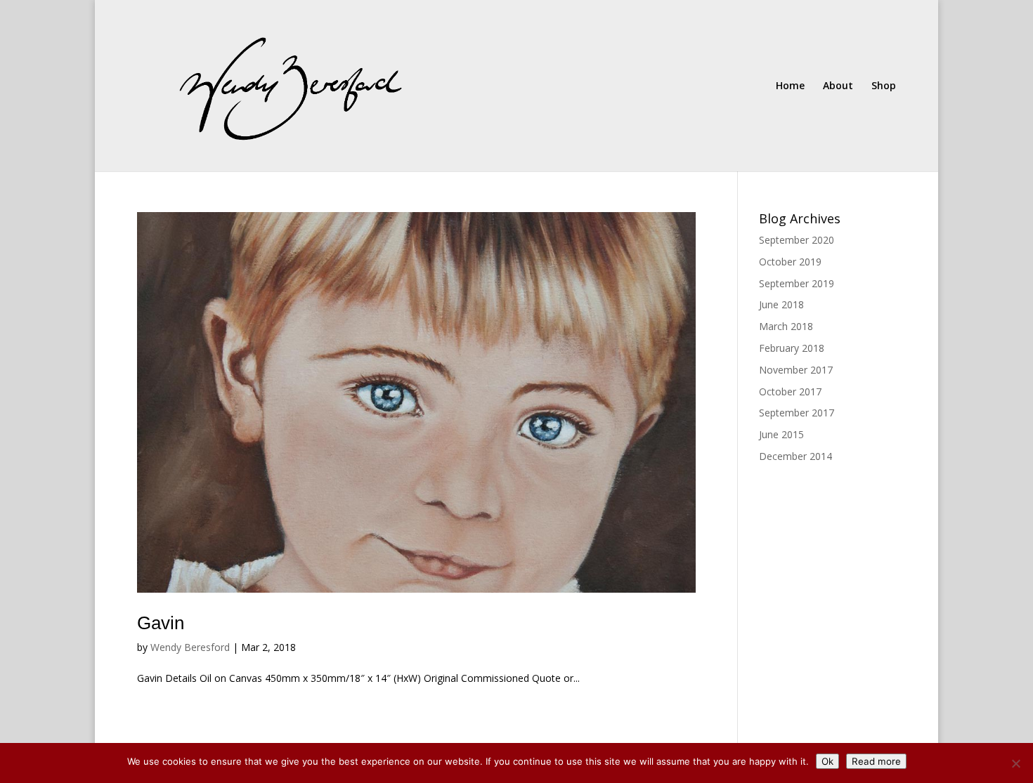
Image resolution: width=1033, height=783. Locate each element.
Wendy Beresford (190, 647)
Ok (827, 761)
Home (790, 86)
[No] (1015, 763)
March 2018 (786, 326)
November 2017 (796, 369)
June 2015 (781, 434)
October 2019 (790, 261)
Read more (876, 761)
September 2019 (796, 283)
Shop (883, 86)
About (838, 86)
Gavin (160, 622)
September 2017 (796, 412)
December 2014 (795, 456)
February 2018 (791, 348)
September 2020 (796, 239)
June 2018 (781, 304)
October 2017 (790, 391)
